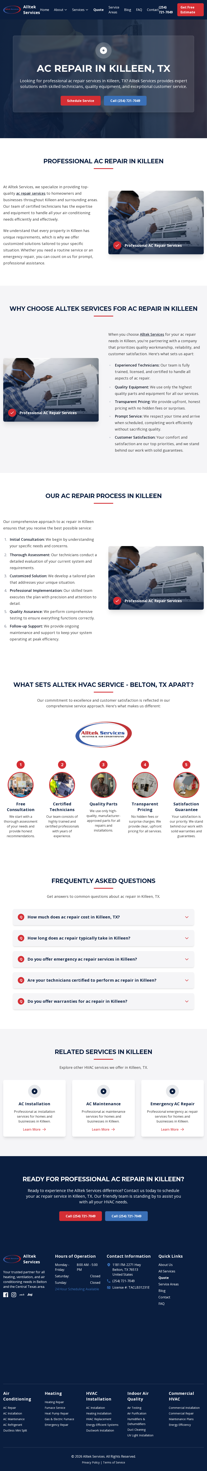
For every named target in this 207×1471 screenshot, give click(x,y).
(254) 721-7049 (123, 1281)
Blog (127, 9)
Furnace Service (55, 1408)
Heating (53, 1393)
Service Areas (114, 9)
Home (44, 9)
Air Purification (136, 1413)
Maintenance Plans (181, 1419)
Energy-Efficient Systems (102, 1425)
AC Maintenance (14, 1419)
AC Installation (12, 1413)
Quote (98, 9)
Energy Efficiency (180, 1425)
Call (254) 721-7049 (125, 100)
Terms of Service (114, 1462)
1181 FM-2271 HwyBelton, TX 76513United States (126, 1270)
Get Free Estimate (188, 9)
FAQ (139, 9)
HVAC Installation (98, 1396)
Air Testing (134, 1408)
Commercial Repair (181, 1413)
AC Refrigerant (12, 1425)
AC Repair (9, 1408)
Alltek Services (152, 334)
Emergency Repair (56, 1425)
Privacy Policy (91, 1462)
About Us (165, 1265)
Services (78, 9)
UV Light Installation (140, 1435)
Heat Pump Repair (57, 1413)
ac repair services (30, 193)
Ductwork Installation (100, 1430)
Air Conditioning (17, 1396)
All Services (166, 1271)
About (58, 9)
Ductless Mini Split (15, 1430)
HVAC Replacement (98, 1419)
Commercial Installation (184, 1408)
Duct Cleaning (136, 1429)
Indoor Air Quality (138, 1396)
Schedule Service (80, 100)
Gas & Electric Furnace (59, 1419)
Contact (153, 9)
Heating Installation (98, 1413)
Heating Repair (54, 1402)
